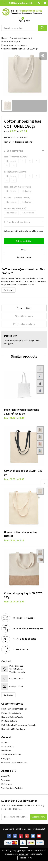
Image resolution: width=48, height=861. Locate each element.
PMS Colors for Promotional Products (18, 725)
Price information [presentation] (24, 324)
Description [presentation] (24, 308)
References (6, 784)
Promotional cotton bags (13, 45)
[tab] (24, 308)
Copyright (6, 758)
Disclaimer (6, 750)
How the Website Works (12, 717)
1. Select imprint (13, 150)
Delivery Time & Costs (11, 713)
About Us (5, 776)
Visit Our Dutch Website (12, 788)
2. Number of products (17, 222)
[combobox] (19, 28)
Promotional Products (20, 38)
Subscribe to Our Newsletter (14, 762)
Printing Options (9, 720)
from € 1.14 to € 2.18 (14, 540)
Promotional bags (9, 41)
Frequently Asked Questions (14, 708)
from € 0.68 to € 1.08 (14, 479)
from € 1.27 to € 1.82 (14, 418)
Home (4, 38)
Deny (30, 858)
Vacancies (5, 780)
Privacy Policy (7, 746)
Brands (4, 742)
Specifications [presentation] (24, 316)
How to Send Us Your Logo (13, 729)
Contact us (8, 290)
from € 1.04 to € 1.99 (14, 601)
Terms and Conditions (11, 754)
